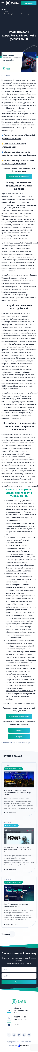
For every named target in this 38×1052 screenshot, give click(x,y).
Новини (6, 12)
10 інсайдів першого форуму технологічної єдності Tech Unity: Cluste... (17, 792)
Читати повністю (10, 813)
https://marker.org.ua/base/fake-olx (19, 691)
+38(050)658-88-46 (20, 1019)
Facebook (19, 730)
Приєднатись (28, 3)
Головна (4, 10)
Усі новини (6, 934)
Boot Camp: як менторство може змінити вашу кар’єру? (16, 905)
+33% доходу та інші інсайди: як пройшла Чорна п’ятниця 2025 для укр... (17, 849)
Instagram (19, 737)
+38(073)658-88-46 (20, 1017)
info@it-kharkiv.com (21, 1025)
